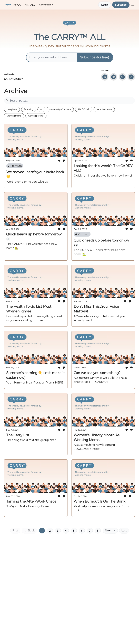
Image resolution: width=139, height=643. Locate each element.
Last (124, 530)
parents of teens (104, 109)
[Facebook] (122, 77)
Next (108, 530)
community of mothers (60, 109)
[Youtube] (113, 77)
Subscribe (121, 4)
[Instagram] (131, 77)
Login (104, 4)
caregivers (12, 109)
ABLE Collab (83, 109)
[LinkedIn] (104, 77)
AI (41, 109)
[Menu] (133, 4)
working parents (36, 115)
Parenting (28, 109)
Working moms (14, 115)
